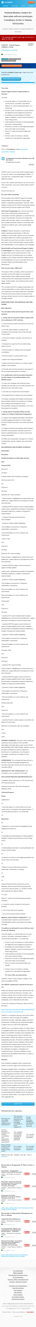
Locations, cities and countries (18, 1282)
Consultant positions (18, 1297)
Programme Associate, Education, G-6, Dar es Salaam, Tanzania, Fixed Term (11, 1197)
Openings (5, 6)
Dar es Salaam (7, 54)
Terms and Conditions (18, 1312)
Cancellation (30, 1312)
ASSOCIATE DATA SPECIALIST (10, 1219)
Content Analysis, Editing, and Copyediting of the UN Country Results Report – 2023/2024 (11, 1230)
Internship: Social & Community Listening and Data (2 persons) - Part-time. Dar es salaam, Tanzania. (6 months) (11, 1183)
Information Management (8, 60)
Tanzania (14, 54)
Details (31, 164)
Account (31, 6)
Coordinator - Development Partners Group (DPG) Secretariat (11, 1171)
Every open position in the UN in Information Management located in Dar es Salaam (14, 1255)
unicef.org (4, 1156)
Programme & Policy (14, 59)
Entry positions (18, 1290)
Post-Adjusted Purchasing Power (18, 1275)
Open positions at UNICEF (9, 50)
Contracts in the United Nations (18, 1286)
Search (23, 6)
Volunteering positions (18, 1299)
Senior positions (18, 1294)
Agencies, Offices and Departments (18, 1279)
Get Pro (31, 2)
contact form (12, 1308)
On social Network (18, 1277)
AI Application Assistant (13, 162)
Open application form (11, 79)
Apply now (18, 1104)
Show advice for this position (11, 65)
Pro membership (18, 1271)
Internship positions (18, 1288)
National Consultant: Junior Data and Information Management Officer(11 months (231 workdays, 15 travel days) (11, 1243)
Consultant (5, 59)
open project (26, 1308)
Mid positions (18, 1292)
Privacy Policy (6, 1312)
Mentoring (15, 6)
